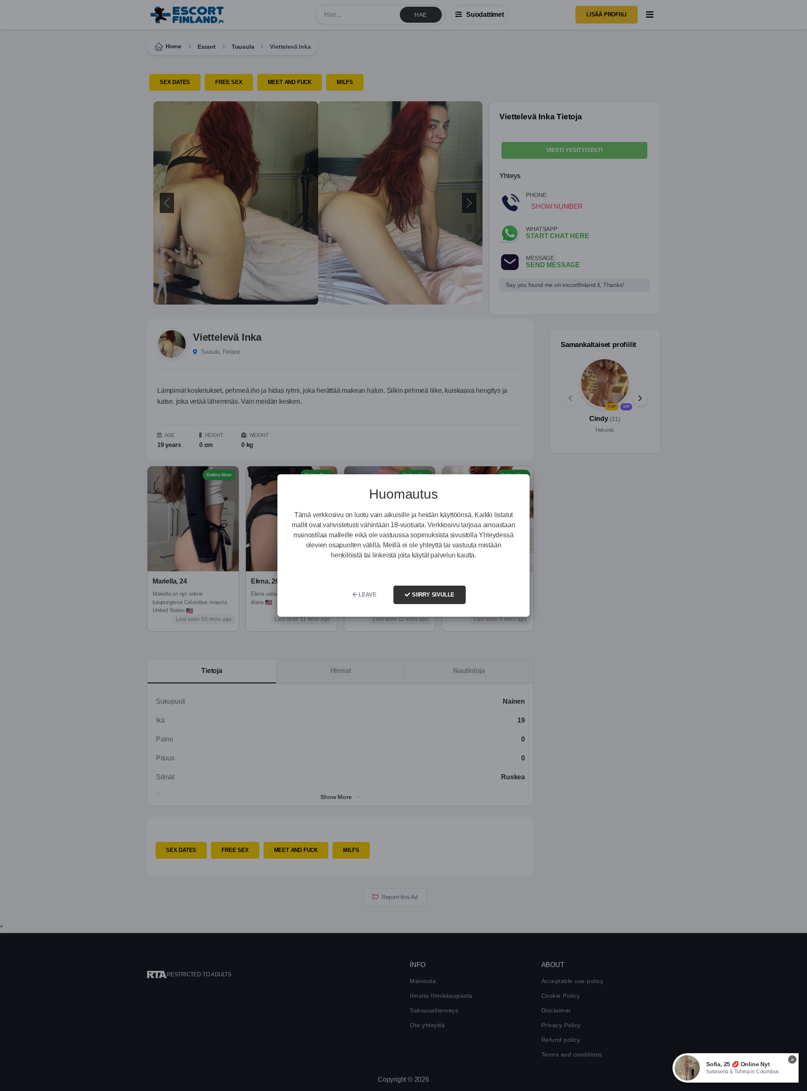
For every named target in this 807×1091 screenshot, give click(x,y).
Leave (367, 595)
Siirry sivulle (432, 595)
